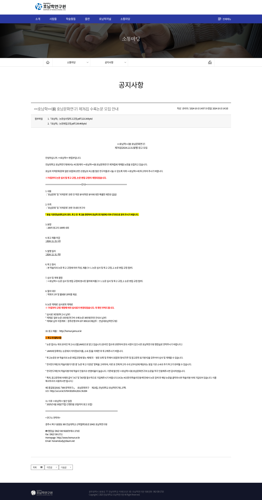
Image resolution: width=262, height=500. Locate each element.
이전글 (49, 467)
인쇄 (210, 62)
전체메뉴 (227, 19)
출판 (87, 19)
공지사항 (109, 62)
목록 (35, 467)
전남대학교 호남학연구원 (58, 7)
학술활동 (71, 19)
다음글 (63, 467)
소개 (37, 19)
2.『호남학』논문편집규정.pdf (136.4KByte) (67, 123)
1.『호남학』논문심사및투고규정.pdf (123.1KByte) (70, 118)
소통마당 (125, 19)
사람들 (53, 19)
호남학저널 (105, 19)
